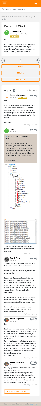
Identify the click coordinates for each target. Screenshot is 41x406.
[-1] (37, 60)
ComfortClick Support (18, 95)
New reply (21, 80)
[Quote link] (7, 136)
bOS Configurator (30, 17)
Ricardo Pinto (15, 258)
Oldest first (31, 90)
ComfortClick (18, 17)
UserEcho (33, 404)
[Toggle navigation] (4, 3)
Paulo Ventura (15, 31)
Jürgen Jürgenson (17, 319)
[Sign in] (36, 4)
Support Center (6, 17)
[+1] (4, 60)
